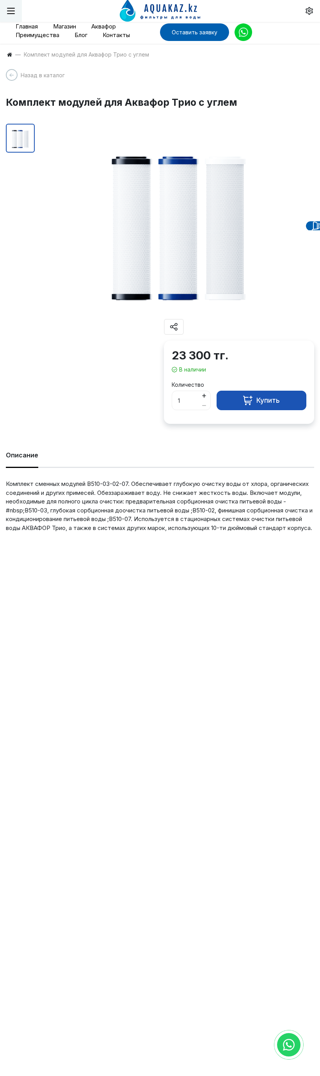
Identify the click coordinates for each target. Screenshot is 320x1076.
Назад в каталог (43, 75)
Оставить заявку (194, 32)
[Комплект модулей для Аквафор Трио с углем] (178, 221)
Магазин (64, 26)
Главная (27, 26)
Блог (81, 35)
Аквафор (103, 26)
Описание (22, 455)
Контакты (116, 35)
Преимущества (37, 35)
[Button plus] (204, 395)
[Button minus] (204, 405)
